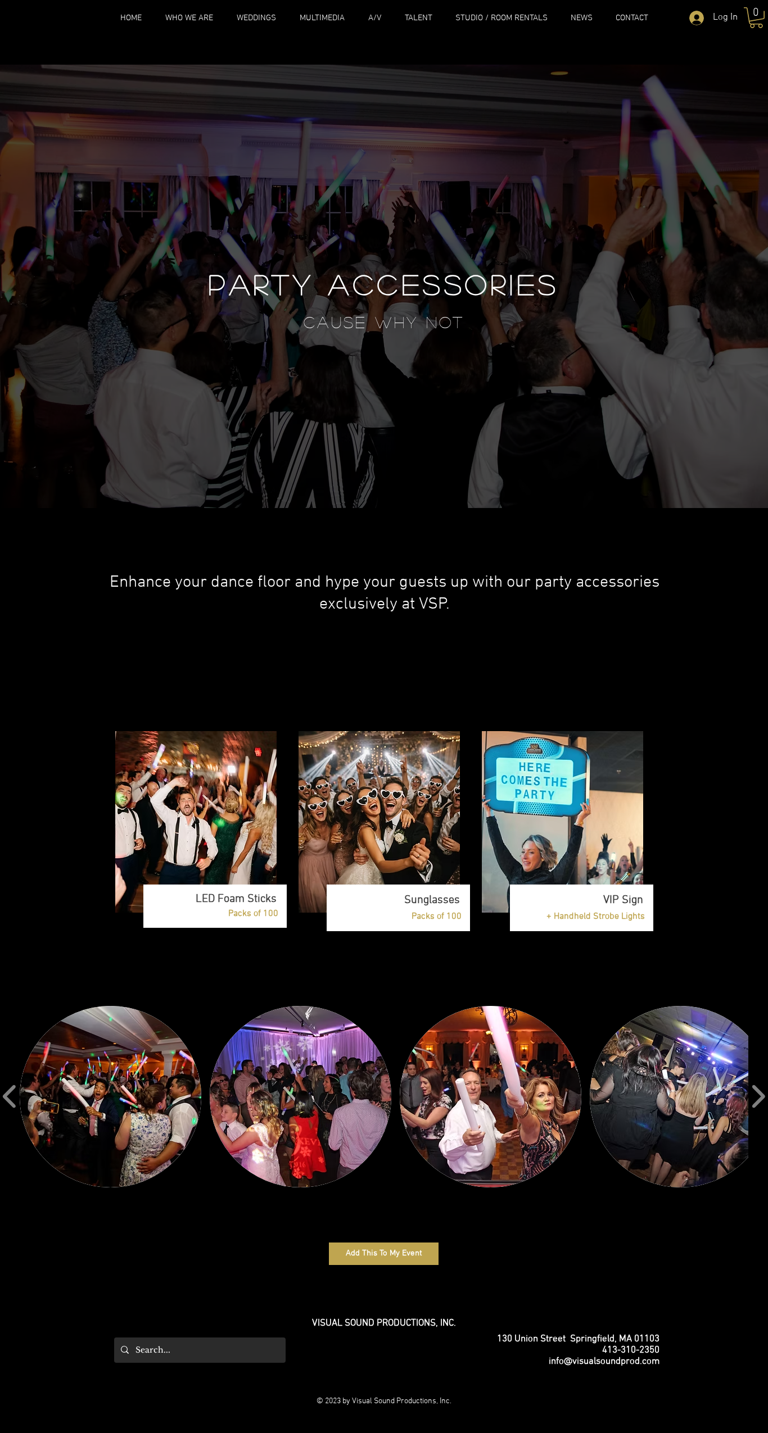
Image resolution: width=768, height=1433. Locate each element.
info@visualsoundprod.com (604, 1361)
